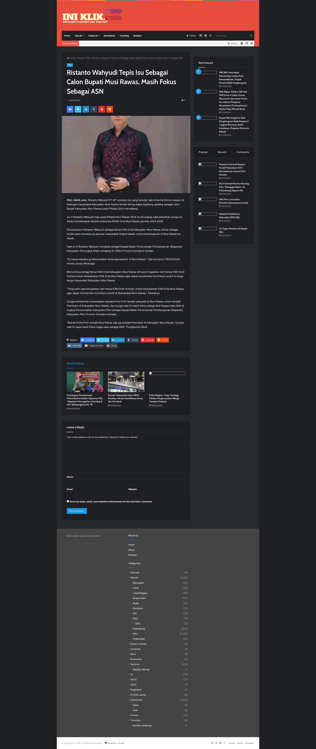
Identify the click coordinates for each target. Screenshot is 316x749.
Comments (242, 152)
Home (67, 35)
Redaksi (137, 35)
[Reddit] (109, 109)
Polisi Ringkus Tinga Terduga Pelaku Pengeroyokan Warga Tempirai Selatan (164, 398)
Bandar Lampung (142, 725)
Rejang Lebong (141, 669)
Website (132, 489)
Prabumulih (139, 638)
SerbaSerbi (109, 35)
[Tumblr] (94, 109)
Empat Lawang (138, 644)
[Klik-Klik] (92, 16)
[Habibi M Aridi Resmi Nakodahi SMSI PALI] (207, 218)
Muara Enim (139, 598)
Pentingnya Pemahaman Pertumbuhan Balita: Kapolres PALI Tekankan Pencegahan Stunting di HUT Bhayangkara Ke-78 (85, 400)
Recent (222, 152)
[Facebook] (70, 109)
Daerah (78, 35)
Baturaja (134, 572)
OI (131, 674)
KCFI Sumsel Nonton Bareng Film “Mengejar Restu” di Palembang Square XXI (234, 187)
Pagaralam (136, 689)
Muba (136, 603)
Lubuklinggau (140, 593)
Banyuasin (138, 582)
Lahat (136, 587)
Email (70, 489)
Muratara (138, 608)
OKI (135, 613)
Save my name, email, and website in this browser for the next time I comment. (111, 501)
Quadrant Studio (116, 743)
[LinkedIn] (86, 109)
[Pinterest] (101, 109)
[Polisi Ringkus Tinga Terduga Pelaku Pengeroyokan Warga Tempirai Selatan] (167, 382)
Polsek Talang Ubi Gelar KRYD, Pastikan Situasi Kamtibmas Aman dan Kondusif (125, 398)
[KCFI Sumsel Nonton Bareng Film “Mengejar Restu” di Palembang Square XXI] (207, 188)
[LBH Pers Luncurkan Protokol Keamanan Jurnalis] (207, 204)
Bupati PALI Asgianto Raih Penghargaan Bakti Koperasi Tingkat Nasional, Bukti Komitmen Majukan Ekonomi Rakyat (234, 124)
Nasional (93, 35)
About (131, 550)
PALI (88, 58)
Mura (133, 654)
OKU (135, 618)
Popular (203, 152)
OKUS (133, 679)
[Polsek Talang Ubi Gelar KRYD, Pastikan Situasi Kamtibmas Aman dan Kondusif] (126, 382)
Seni (135, 710)
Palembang (139, 628)
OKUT (133, 684)
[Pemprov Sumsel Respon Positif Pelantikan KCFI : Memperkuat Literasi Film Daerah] (207, 169)
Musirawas (136, 659)
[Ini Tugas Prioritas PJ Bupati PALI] (207, 233)
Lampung (135, 649)
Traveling (124, 35)
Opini (135, 705)
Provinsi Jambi (138, 694)
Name (71, 477)
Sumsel (134, 715)
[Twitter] (78, 109)
